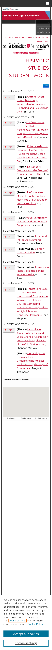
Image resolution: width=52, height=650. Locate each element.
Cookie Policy (35, 624)
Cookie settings (17, 620)
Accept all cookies (26, 634)
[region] (26, 622)
